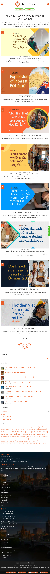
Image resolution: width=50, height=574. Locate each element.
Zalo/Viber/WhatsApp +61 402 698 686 (11, 458)
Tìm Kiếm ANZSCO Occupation (9, 550)
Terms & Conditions (32, 565)
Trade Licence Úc (14, 439)
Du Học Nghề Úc (42, 429)
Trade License (5, 529)
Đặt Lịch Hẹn (20, 9)
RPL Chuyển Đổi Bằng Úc (8, 521)
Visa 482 (30, 439)
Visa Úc (16, 443)
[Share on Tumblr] (26, 347)
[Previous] (24, 338)
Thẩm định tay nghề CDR (8, 518)
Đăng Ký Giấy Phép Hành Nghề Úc (34, 443)
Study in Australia (6, 416)
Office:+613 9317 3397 (7, 456)
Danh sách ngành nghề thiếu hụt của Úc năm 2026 (25, 289)
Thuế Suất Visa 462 (21, 436)
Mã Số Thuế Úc (13, 434)
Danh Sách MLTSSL (6, 537)
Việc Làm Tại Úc (22, 443)
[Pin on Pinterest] (30, 344)
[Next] (26, 338)
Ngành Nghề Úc (5, 535)
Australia (11, 427)
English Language (6, 492)
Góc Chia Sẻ (4, 411)
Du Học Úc (3, 431)
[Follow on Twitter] (7, 475)
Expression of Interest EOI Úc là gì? (25, 97)
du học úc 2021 (10, 431)
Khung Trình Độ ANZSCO (8, 552)
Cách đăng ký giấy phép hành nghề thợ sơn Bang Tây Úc (25, 58)
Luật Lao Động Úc (43, 431)
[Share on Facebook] (22, 344)
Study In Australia (5, 436)
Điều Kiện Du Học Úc (6, 487)
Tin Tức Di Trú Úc (6, 419)
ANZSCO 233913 (4, 427)
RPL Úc (34, 434)
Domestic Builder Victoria (32, 429)
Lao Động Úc (35, 431)
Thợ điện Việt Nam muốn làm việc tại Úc (25, 328)
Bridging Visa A (25, 427)
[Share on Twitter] (25, 344)
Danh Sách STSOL (6, 542)
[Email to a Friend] (27, 344)
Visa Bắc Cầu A (42, 439)
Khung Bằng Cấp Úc (6, 490)
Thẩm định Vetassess (7, 513)
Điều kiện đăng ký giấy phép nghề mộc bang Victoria (25, 174)
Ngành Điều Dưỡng (27, 434)
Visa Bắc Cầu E (27, 441)
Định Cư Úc (45, 443)
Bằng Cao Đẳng (33, 427)
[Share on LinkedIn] (24, 347)
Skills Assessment (34, 572)
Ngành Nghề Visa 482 (7, 547)
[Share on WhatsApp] (19, 344)
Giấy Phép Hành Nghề (20, 431)
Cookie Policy (16, 565)
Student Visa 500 (41, 434)
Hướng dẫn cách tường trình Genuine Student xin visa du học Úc (25, 251)
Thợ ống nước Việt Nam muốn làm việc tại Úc (25, 212)
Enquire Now (44, 572)
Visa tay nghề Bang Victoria (7, 443)
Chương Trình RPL (11, 572)
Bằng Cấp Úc (40, 427)
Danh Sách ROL (5, 545)
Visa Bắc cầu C (12, 441)
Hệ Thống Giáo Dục (6, 485)
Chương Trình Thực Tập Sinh (9, 526)
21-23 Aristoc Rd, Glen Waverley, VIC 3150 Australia (14, 461)
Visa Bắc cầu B (4, 441)
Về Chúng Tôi (4, 502)
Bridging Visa (17, 427)
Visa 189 (21, 439)
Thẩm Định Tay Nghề (31, 436)
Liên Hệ (3, 505)
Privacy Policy (23, 565)
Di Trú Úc (23, 429)
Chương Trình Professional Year (10, 524)
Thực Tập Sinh (22, 572)
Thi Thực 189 (13, 436)
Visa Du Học (34, 441)
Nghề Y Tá (19, 434)
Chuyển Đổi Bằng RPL (15, 429)
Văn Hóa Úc (4, 500)
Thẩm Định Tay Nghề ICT (8, 516)
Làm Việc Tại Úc (4, 434)
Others (3, 414)
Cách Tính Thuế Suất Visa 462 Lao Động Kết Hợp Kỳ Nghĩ (25, 135)
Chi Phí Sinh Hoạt (6, 495)
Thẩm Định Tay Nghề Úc (42, 436)
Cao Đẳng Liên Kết (5, 429)
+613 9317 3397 (30, 9)
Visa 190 (26, 439)
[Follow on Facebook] (2, 475)
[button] (2, 4)
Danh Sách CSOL (5, 540)
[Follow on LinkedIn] (10, 475)
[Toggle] (48, 411)
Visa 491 (35, 439)
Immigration (28, 431)
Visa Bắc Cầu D (20, 441)
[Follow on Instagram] (5, 475)
